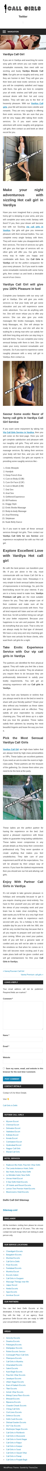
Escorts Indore (12, 1275)
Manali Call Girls (13, 1152)
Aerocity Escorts (13, 1338)
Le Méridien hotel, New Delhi (18, 1175)
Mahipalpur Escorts (14, 1348)
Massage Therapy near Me (17, 1282)
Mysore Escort (12, 1121)
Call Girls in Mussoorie (15, 1436)
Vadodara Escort (13, 1131)
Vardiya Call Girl (11, 749)
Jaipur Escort (11, 1285)
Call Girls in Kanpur (14, 1446)
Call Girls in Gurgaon (15, 1278)
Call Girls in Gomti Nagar (16, 1439)
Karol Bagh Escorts (14, 1372)
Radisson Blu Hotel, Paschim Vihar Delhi (23, 1165)
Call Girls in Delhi (10, 1105)
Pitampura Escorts (14, 1358)
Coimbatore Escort (14, 1142)
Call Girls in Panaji (13, 1456)
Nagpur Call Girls (13, 1148)
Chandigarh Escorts (14, 1251)
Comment (8, 999)
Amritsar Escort (12, 1295)
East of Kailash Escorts (16, 1385)
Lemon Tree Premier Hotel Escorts (20, 1188)
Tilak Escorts (11, 1388)
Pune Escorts (12, 1265)
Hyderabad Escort (13, 1145)
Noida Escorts (12, 1288)
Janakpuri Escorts (13, 1378)
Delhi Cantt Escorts (14, 1419)
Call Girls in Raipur (14, 1443)
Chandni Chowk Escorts (16, 1405)
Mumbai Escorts (13, 1258)
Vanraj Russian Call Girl (14, 971)
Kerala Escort (12, 1138)
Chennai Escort (12, 1125)
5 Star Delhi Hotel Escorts (17, 1182)
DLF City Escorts (13, 1426)
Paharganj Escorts (14, 1345)
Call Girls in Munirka (14, 1361)
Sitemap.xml (10, 1210)
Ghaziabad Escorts (14, 1365)
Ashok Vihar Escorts (14, 1392)
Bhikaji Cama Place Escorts (18, 1395)
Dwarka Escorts (13, 1341)
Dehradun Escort (13, 1128)
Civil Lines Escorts (14, 1412)
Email (6, 1046)
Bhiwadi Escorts (13, 1399)
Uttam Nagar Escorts (15, 1382)
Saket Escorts (12, 1368)
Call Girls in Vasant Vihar (16, 1453)
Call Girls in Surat (13, 1449)
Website (6, 1057)
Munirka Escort (12, 1271)
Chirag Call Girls (13, 1409)
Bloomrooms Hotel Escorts (17, 1192)
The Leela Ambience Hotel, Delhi (19, 1168)
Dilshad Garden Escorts (16, 1422)
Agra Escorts (11, 1292)
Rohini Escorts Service (15, 1351)
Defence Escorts (13, 1415)
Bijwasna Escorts (13, 1402)
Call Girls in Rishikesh (15, 1432)
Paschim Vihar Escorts (15, 1375)
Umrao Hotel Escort (14, 1178)
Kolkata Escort (12, 1135)
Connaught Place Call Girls (17, 1355)
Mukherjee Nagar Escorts (17, 1429)
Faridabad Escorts (13, 1268)
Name (6, 1035)
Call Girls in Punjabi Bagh (16, 1460)
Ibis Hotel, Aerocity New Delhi (18, 1172)
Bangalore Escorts (14, 1255)
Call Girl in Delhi (12, 1261)
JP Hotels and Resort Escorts (18, 1185)
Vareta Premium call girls (31, 974)
